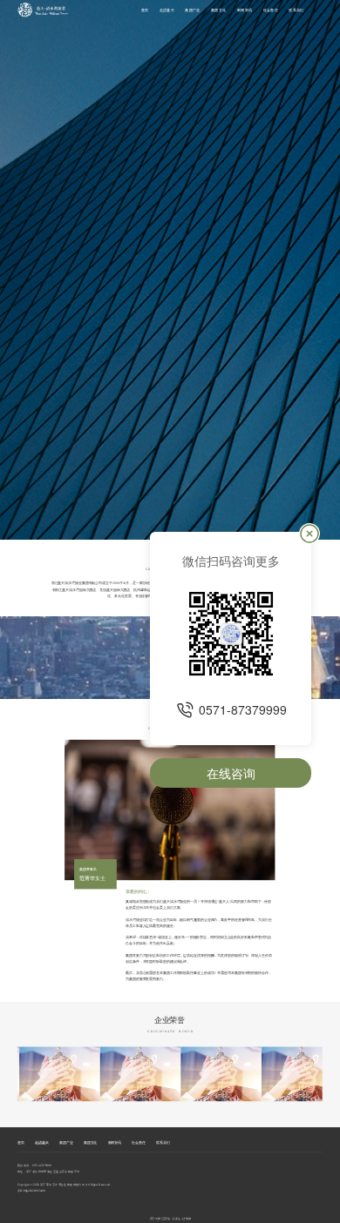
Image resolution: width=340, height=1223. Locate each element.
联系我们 (296, 10)
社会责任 (271, 10)
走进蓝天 (167, 10)
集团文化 (219, 10)
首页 (145, 10)
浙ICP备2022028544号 (31, 1191)
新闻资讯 (245, 10)
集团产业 (193, 10)
